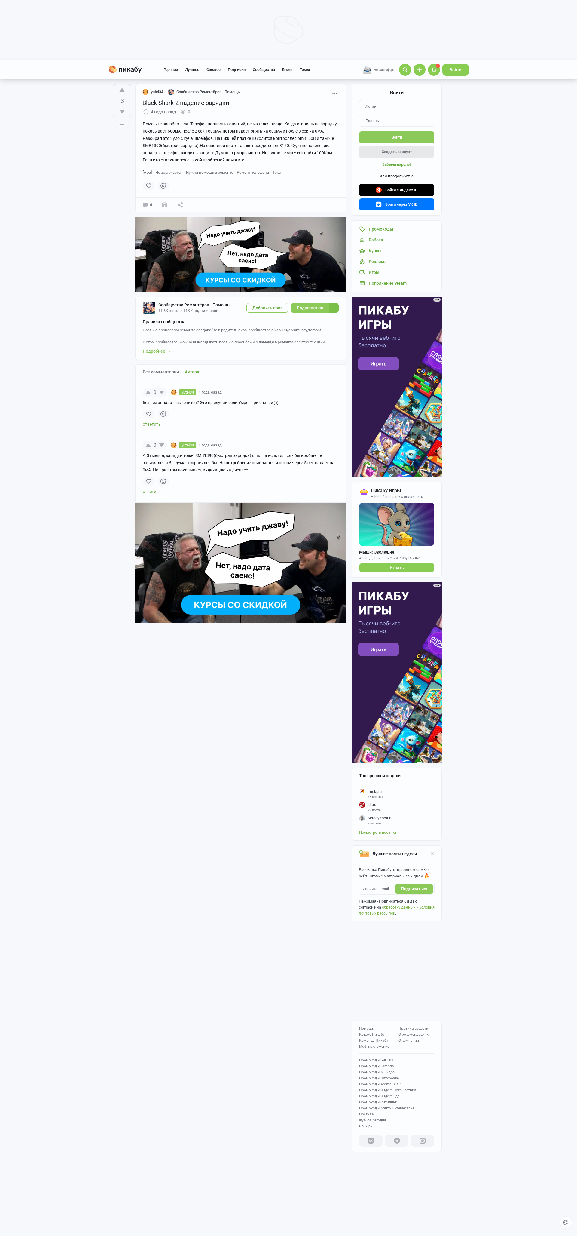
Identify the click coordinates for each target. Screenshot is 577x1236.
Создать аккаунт (397, 151)
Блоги (287, 69)
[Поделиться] (180, 205)
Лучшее (192, 69)
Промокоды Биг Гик (376, 1060)
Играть (397, 567)
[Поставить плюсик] (122, 90)
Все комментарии (161, 372)
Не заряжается (168, 172)
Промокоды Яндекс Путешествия (387, 1090)
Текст (278, 172)
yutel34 (157, 92)
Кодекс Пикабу (372, 1034)
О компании (408, 1040)
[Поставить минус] (122, 111)
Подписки (237, 69)
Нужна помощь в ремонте (209, 172)
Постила (366, 1114)
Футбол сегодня (372, 1120)
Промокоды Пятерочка (379, 1078)
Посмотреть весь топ (378, 832)
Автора (192, 372)
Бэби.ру (365, 1126)
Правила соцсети (413, 1028)
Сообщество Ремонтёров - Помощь (194, 304)
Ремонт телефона (253, 172)
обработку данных (398, 907)
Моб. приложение (374, 1046)
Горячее (170, 69)
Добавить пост (267, 307)
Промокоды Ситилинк (378, 1102)
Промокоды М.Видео (377, 1072)
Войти (456, 69)
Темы (305, 69)
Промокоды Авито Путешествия (387, 1108)
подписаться (414, 888)
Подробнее (154, 351)
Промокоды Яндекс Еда (379, 1096)
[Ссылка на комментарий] (233, 392)
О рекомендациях (413, 1034)
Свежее (213, 69)
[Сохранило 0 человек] (164, 205)
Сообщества (264, 69)
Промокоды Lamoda (376, 1066)
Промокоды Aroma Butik (380, 1084)
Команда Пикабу (373, 1040)
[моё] (147, 172)
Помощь (366, 1028)
